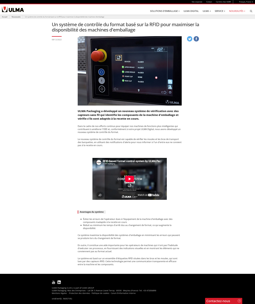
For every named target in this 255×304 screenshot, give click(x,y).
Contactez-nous (218, 301)
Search (251, 11)
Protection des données (79, 293)
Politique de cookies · (101, 293)
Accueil (4, 17)
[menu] (246, 2)
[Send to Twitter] (189, 40)
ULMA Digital (191, 10)
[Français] (13, 9)
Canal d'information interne (123, 293)
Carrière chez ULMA (223, 2)
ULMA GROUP (88, 288)
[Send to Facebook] (196, 40)
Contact (209, 2)
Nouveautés (16, 17)
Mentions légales (59, 293)
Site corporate (197, 2)
